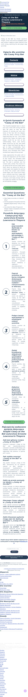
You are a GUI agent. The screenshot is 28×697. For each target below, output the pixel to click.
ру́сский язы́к (4, 668)
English (2, 650)
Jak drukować (4, 578)
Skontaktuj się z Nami (6, 584)
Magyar (2, 685)
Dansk (2, 669)
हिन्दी (1, 666)
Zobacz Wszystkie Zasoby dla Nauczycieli (14, 557)
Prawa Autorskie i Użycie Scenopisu (10, 618)
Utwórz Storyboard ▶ (14, 28)
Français (2, 654)
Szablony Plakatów (5, 614)
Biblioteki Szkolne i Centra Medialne (10, 607)
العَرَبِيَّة (1, 664)
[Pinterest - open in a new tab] (1, 642)
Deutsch (2, 655)
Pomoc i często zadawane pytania (10, 574)
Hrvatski (2, 687)
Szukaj (14, 551)
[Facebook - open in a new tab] (1, 635)
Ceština (2, 682)
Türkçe (2, 676)
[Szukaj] (7, 5)
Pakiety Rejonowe (5, 605)
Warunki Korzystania (6, 620)
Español (2, 652)
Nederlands (3, 659)
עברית (1, 662)
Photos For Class (5, 590)
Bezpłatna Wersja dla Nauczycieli (10, 603)
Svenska (2, 671)
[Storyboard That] (4, 2)
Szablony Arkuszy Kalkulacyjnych (10, 612)
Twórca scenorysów (6, 576)
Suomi (2, 673)
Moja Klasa (3, 588)
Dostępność (3, 627)
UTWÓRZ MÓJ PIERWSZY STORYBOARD (14, 568)
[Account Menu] (3, 12)
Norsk (1, 675)
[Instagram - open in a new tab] (1, 637)
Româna (2, 680)
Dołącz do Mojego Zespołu (8, 599)
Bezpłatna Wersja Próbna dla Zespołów (11, 594)
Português (3, 661)
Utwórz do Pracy (5, 597)
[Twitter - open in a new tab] (1, 639)
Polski (2, 678)
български (3, 689)
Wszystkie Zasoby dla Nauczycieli (12, 14)
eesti (1, 696)
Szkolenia (3, 609)
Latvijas (2, 694)
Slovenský (3, 684)
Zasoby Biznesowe (5, 596)
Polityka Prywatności (6, 622)
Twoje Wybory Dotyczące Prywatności (11, 629)
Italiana (2, 657)
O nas (1, 582)
